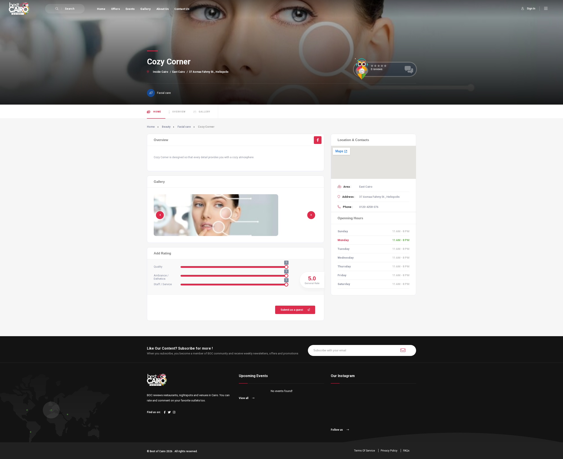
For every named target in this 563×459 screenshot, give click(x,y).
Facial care (184, 126)
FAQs (406, 450)
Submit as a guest (292, 309)
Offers (115, 9)
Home (101, 9)
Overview (179, 112)
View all (244, 398)
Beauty (166, 126)
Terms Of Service (364, 450)
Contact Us (181, 9)
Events (130, 9)
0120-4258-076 (368, 207)
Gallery (145, 9)
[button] (311, 215)
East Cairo (178, 71)
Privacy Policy (389, 450)
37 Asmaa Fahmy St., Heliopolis (208, 71)
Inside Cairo (160, 71)
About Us (162, 9)
